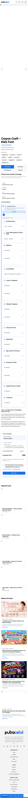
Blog (14, 759)
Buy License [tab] (7, 166)
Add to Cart (14, 473)
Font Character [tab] (7, 170)
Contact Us (14, 771)
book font (19, 154)
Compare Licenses (16, 469)
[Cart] (19, 2)
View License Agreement (7, 469)
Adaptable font (5, 154)
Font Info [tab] (20, 170)
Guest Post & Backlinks (14, 774)
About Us (14, 767)
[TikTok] (24, 746)
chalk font (4, 157)
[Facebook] (4, 746)
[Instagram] (7, 746)
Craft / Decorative (6, 145)
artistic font (12, 154)
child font (10, 157)
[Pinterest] (10, 746)
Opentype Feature (14, 756)
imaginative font (5, 162)
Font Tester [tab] (20, 166)
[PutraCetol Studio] (6, 2)
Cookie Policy (14, 789)
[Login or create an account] (22, 2)
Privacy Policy (14, 786)
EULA (14, 791)
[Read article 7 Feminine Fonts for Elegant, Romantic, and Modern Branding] (14, 609)
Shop (14, 752)
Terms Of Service (14, 784)
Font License (14, 761)
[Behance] (14, 746)
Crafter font (16, 157)
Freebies (14, 754)
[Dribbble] (17, 746)
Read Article (5, 627)
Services (14, 769)
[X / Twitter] (21, 746)
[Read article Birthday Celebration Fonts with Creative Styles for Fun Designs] (14, 699)
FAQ (14, 782)
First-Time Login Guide (14, 779)
